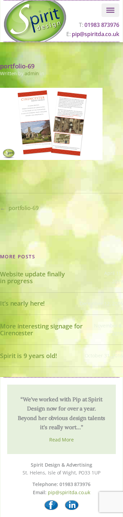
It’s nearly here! (22, 303)
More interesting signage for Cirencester (41, 330)
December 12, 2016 (101, 303)
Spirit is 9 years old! (28, 355)
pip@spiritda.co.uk (69, 492)
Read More (61, 439)
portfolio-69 (24, 208)
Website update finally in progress (32, 278)
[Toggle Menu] (110, 9)
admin (32, 73)
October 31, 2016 (104, 355)
